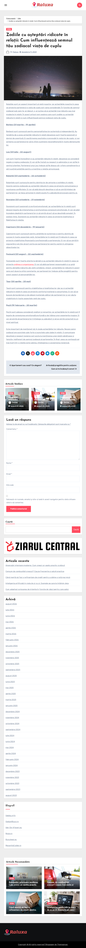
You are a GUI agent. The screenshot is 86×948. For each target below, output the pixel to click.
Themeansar (62, 944)
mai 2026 (10, 622)
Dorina (14, 402)
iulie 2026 (10, 610)
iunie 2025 (10, 682)
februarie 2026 (12, 640)
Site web (10, 485)
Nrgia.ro (9, 834)
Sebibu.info (10, 816)
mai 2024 (10, 747)
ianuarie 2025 (12, 706)
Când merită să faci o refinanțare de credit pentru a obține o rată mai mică (38, 577)
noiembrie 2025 (12, 658)
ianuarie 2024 (12, 765)
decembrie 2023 (13, 771)
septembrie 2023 (13, 789)
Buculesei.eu (11, 839)
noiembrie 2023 (12, 777)
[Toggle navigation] (6, 5)
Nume (9, 463)
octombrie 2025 (12, 664)
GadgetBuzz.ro (12, 822)
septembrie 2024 (13, 730)
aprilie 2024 (11, 753)
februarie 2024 (12, 759)
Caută (9, 522)
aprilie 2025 (11, 694)
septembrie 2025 (13, 670)
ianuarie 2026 (12, 646)
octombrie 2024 (12, 724)
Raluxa (15, 52)
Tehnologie (52, 903)
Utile (9, 29)
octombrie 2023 (12, 783)
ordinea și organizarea (24, 264)
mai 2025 (10, 688)
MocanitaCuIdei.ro (13, 845)
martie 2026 (11, 634)
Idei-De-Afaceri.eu (14, 828)
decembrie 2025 (13, 652)
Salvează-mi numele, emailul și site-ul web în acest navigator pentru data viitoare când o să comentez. (40, 501)
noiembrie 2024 (12, 718)
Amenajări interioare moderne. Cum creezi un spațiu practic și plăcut (35, 565)
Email (9, 474)
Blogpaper (50, 944)
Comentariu (11, 429)
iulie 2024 (10, 736)
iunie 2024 (10, 741)
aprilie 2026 (11, 628)
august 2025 (11, 676)
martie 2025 (11, 700)
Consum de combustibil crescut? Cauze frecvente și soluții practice (35, 571)
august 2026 (11, 604)
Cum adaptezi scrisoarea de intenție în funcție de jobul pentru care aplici (37, 589)
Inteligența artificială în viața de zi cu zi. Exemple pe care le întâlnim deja (37, 583)
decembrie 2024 (13, 712)
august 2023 (11, 795)
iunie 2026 (10, 616)
